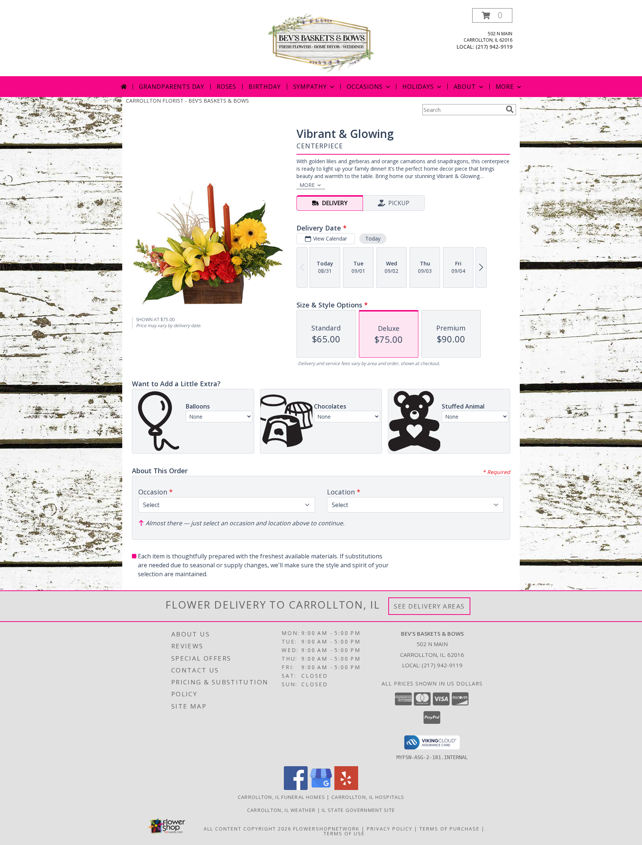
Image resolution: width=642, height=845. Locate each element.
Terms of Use (344, 833)
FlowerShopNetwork (326, 828)
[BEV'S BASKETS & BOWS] (321, 42)
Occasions (365, 87)
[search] (510, 109)
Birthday (265, 87)
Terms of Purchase (449, 828)
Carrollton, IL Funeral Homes (281, 797)
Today (372, 238)
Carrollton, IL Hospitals (367, 797)
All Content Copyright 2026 (247, 828)
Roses (226, 87)
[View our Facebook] (296, 787)
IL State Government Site (358, 810)
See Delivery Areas (429, 606)
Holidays (418, 87)
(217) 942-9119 (494, 46)
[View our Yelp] (346, 787)
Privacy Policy (389, 828)
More (505, 87)
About (465, 87)
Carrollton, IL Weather (281, 810)
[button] (492, 15)
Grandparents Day (171, 87)
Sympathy (310, 87)
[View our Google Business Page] (321, 787)
